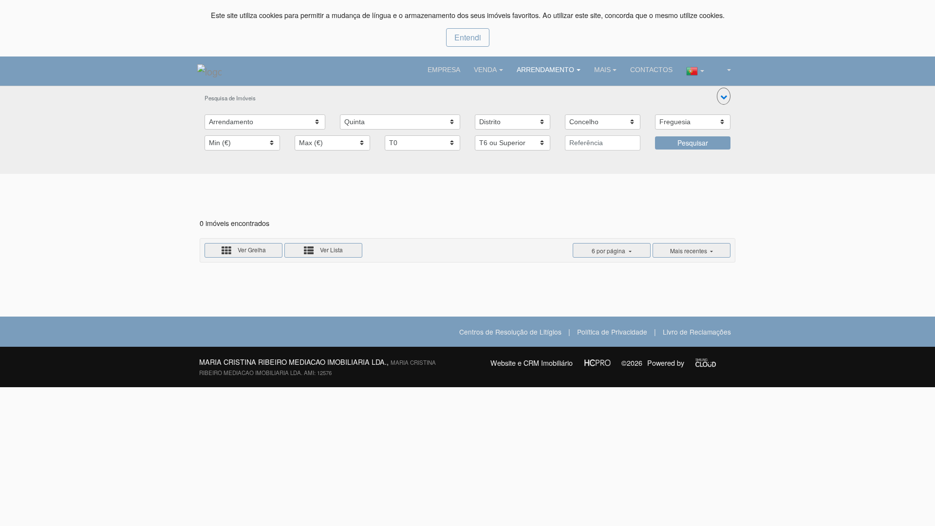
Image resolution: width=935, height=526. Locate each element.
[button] (723, 96)
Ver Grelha (251, 249)
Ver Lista (330, 249)
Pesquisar (692, 143)
